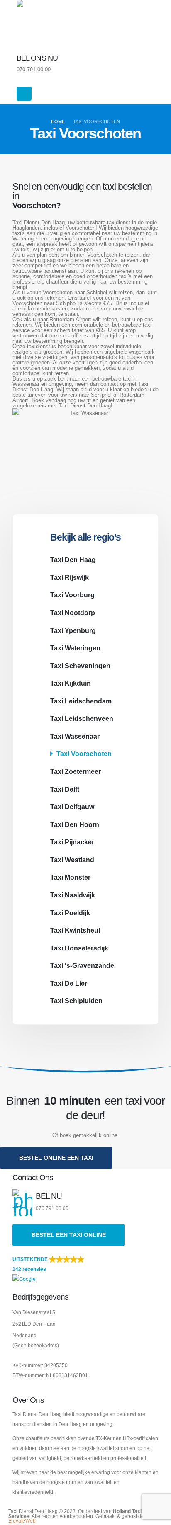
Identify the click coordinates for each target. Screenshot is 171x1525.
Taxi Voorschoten (84, 753)
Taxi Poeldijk (70, 912)
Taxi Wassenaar (75, 736)
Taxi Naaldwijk (72, 895)
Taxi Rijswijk (69, 577)
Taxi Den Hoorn (74, 824)
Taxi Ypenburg (73, 630)
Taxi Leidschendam (81, 701)
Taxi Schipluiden (76, 1000)
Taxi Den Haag (73, 559)
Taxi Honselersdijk (79, 948)
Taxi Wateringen (75, 648)
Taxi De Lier (68, 983)
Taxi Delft (64, 789)
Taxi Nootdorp (72, 612)
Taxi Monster (70, 877)
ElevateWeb (22, 1520)
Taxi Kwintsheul (75, 930)
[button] (85, 1269)
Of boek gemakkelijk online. (85, 1135)
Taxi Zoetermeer (75, 771)
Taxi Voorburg (72, 595)
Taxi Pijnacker (72, 842)
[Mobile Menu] (24, 94)
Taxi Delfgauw (72, 806)
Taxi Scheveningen (80, 665)
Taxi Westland (72, 859)
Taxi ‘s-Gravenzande (82, 965)
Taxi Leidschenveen (81, 718)
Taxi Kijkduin (70, 683)
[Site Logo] (39, 23)
